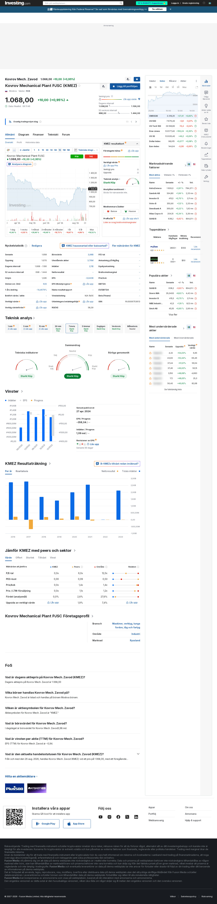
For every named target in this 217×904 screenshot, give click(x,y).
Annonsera (190, 813)
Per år (8, 471)
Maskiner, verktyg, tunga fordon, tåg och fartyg (126, 625)
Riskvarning (207, 896)
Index (162, 81)
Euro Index (154, 146)
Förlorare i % (185, 175)
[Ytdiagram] (14, 150)
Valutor (152, 81)
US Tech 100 (155, 126)
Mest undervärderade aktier (163, 328)
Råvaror (172, 81)
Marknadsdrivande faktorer (161, 165)
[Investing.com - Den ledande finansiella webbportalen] (17, 3)
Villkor (173, 896)
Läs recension (195, 247)
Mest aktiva (154, 175)
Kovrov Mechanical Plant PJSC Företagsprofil (47, 616)
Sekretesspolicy (188, 896)
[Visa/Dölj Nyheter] (75, 150)
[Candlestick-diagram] (8, 150)
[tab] (12, 328)
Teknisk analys (18, 318)
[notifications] (204, 2)
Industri (136, 634)
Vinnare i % (169, 175)
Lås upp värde (130, 99)
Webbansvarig (156, 820)
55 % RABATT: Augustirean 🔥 (152, 3)
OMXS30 (153, 116)
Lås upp (55, 602)
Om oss (189, 807)
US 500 (152, 121)
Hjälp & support (193, 820)
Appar (152, 807)
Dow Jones (154, 131)
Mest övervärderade (184, 338)
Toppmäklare (157, 229)
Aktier (183, 81)
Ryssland (135, 640)
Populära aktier (158, 275)
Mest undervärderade (159, 338)
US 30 (152, 136)
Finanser (38, 134)
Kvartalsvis (22, 471)
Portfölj (152, 813)
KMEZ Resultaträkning (26, 463)
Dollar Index (154, 141)
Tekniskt (53, 134)
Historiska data (33, 142)
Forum (66, 134)
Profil (19, 142)
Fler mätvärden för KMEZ (126, 245)
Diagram (23, 134)
